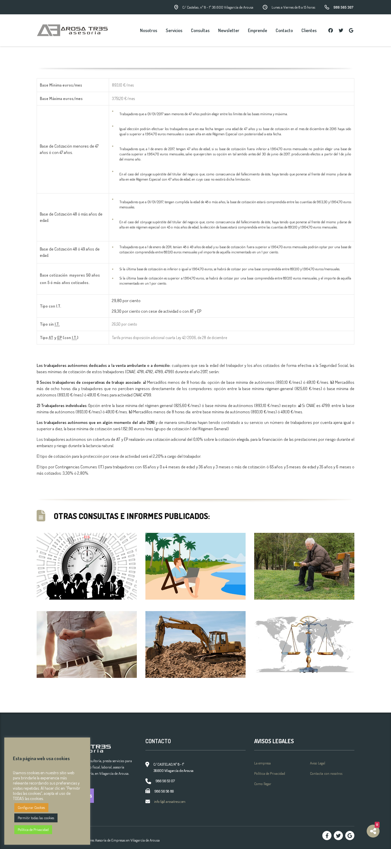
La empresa (262, 763)
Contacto (284, 30)
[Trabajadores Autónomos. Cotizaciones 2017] (195, 644)
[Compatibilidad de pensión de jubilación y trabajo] (304, 566)
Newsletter (228, 30)
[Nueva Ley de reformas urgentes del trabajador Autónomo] (195, 566)
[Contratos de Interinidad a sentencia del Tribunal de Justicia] (304, 644)
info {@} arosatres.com (169, 801)
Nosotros (148, 30)
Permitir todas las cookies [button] (36, 817)
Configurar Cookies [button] (31, 807)
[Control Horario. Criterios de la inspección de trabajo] (87, 644)
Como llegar (262, 783)
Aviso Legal (317, 763)
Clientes (309, 30)
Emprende (257, 30)
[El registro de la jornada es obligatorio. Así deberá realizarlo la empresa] (87, 566)
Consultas (200, 30)
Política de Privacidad (269, 773)
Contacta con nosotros (326, 773)
